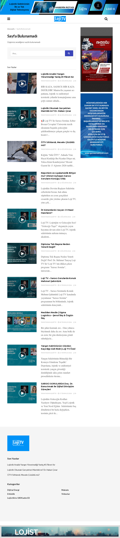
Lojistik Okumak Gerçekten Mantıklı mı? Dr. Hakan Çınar (56, 109)
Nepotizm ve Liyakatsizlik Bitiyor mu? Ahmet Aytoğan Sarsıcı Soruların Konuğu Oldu (58, 176)
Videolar (65, 494)
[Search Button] (106, 19)
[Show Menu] (13, 19)
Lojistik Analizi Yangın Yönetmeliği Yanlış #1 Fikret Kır (57, 75)
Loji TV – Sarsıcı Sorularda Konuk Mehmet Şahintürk (58, 280)
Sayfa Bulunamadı (23, 29)
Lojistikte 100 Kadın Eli (18, 498)
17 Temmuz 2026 (65, 393)
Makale (65, 490)
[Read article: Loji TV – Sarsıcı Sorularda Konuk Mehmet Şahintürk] (22, 287)
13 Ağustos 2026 (65, 149)
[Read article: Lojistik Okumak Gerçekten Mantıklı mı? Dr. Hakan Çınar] (22, 117)
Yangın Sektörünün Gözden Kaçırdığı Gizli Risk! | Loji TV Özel (58, 347)
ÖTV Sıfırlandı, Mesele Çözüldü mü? (23, 475)
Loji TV (53, 81)
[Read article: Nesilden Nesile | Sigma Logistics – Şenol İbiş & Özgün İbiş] (22, 321)
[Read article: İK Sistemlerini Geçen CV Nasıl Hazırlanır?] (22, 219)
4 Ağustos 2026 (65, 251)
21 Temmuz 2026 (65, 353)
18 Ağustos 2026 (65, 115)
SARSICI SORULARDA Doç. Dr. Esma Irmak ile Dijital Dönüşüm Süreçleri (57, 386)
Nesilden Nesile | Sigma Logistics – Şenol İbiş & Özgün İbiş (57, 315)
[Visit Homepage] (60, 19)
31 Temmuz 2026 (65, 285)
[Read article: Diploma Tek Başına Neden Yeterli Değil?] (22, 253)
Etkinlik (11, 494)
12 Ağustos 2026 (65, 183)
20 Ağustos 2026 (65, 81)
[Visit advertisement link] (60, 7)
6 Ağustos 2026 (65, 217)
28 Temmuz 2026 (65, 322)
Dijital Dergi (13, 490)
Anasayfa (10, 29)
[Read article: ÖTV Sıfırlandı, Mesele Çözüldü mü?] (22, 151)
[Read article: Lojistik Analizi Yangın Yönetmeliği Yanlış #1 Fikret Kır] (22, 83)
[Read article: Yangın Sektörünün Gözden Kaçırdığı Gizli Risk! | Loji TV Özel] (22, 355)
